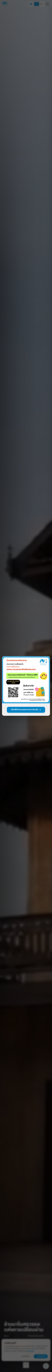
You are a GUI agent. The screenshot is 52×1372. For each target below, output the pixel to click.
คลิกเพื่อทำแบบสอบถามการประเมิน (24, 709)
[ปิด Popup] (46, 660)
